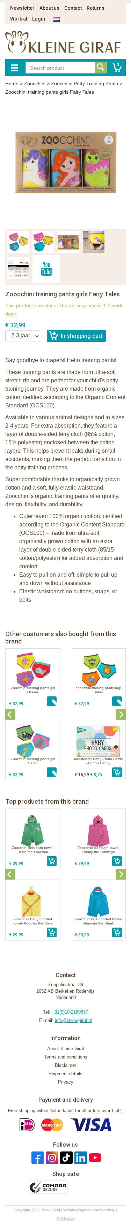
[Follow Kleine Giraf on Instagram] (51, 1157)
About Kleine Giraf (65, 1048)
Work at (18, 19)
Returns (95, 8)
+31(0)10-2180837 (70, 1012)
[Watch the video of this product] (46, 269)
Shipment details (65, 1073)
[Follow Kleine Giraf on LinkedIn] (80, 1157)
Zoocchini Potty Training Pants (84, 83)
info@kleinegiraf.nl (73, 1020)
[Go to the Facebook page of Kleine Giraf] (37, 1157)
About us (49, 8)
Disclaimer (65, 1065)
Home (12, 83)
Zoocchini (34, 83)
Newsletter (22, 8)
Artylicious (65, 1218)
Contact (73, 8)
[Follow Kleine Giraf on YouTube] (94, 1157)
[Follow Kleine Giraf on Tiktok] (65, 1157)
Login (38, 19)
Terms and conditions (65, 1057)
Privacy (65, 1082)
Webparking (104, 1210)
